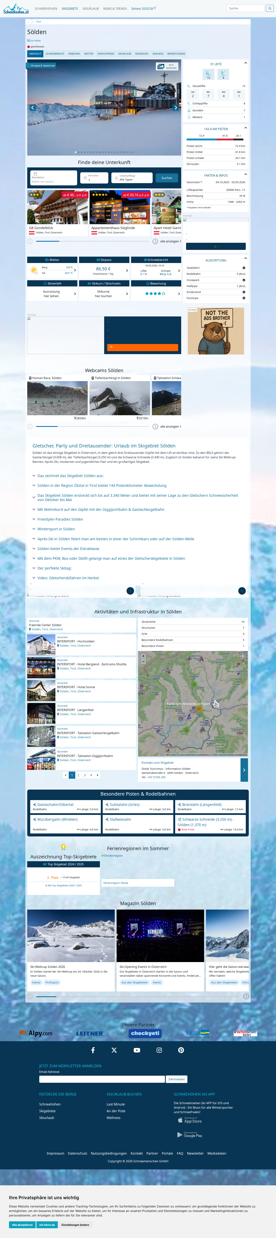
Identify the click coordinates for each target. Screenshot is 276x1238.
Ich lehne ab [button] (47, 1224)
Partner (152, 1153)
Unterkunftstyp (127, 175)
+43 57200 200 (156, 777)
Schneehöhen (46, 9)
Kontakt (137, 1153)
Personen (93, 175)
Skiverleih (141, 53)
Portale (167, 1153)
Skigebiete (70, 9)
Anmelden (177, 1079)
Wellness (113, 1117)
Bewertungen (176, 53)
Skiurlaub (91, 9)
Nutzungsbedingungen (109, 1153)
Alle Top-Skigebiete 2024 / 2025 (64, 885)
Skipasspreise (105, 53)
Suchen (167, 178)
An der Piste (116, 1111)
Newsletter (195, 1153)
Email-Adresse (49, 1072)
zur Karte (35, 40)
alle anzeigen (169, 241)
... (29, 21)
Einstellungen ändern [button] (75, 1224)
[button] (155, 241)
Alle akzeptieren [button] (22, 1224)
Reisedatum (38, 177)
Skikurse (157, 53)
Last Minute (116, 1104)
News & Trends (115, 9)
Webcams (74, 53)
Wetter (88, 53)
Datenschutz (77, 1153)
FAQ (180, 1153)
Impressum (55, 1153)
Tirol (38, 21)
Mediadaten (216, 1153)
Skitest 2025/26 (142, 9)
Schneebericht (55, 53)
